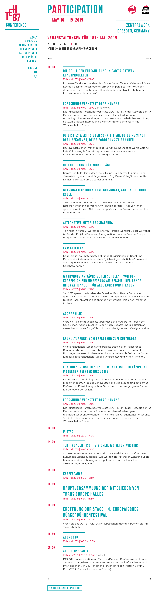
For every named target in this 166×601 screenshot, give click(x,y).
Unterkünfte (30, 57)
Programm (31, 41)
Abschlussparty (76, 551)
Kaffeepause (73, 474)
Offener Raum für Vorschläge (87, 165)
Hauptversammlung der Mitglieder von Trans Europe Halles (101, 491)
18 (70, 44)
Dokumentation (28, 45)
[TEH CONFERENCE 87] (76, 18)
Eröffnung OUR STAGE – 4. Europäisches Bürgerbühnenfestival (101, 512)
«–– (50, 58)
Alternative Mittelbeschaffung (88, 223)
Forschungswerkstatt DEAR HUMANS (91, 104)
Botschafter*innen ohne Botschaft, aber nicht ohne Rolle (105, 192)
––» (148, 58)
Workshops (91, 49)
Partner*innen (28, 53)
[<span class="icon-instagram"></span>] (22, 76)
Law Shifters (73, 248)
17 (65, 44)
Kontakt (32, 61)
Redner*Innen (29, 49)
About (34, 37)
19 (76, 44)
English (33, 68)
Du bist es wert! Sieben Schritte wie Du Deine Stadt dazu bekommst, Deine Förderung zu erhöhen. (104, 137)
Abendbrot (71, 537)
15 (54, 44)
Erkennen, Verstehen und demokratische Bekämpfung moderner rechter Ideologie (105, 369)
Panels (51, 49)
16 (59, 44)
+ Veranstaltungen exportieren (65, 588)
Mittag (68, 431)
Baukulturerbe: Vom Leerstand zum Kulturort (100, 339)
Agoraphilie (72, 314)
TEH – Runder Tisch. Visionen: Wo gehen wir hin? (101, 445)
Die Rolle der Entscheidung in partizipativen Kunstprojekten (99, 73)
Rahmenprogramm (70, 49)
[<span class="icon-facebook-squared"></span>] (22, 72)
